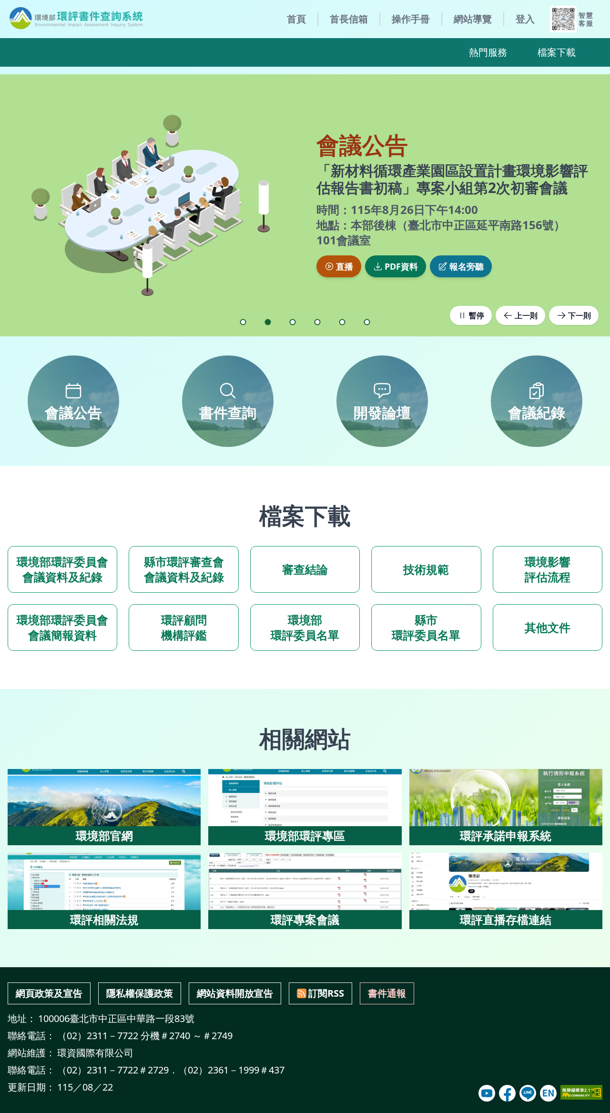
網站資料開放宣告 (235, 993)
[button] (243, 322)
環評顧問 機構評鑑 (184, 627)
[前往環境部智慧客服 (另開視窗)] (563, 19)
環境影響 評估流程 (547, 569)
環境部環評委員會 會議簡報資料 (62, 627)
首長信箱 (349, 18)
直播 (344, 266)
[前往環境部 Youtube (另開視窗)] (486, 1093)
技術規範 (426, 569)
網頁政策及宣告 (49, 993)
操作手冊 (411, 18)
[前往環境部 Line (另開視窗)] (527, 1093)
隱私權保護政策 (139, 993)
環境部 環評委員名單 (305, 627)
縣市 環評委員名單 (426, 627)
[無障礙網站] (581, 1092)
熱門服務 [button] (488, 52)
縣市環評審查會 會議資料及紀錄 (184, 569)
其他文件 (547, 627)
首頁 (296, 18)
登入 (525, 18)
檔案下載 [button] (557, 52)
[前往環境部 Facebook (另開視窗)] (507, 1093)
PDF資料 (401, 266)
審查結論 (305, 569)
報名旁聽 (466, 266)
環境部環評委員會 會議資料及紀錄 (62, 569)
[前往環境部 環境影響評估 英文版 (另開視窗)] (548, 1093)
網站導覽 (473, 18)
